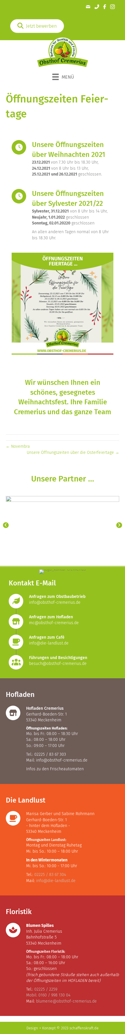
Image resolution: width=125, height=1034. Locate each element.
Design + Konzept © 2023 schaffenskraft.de (62, 1028)
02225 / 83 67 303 (50, 754)
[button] (6, 525)
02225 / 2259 (45, 989)
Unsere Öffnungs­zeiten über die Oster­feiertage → (73, 452)
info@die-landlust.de (49, 643)
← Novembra (18, 446)
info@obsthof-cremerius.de (55, 602)
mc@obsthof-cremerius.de (54, 622)
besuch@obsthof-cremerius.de (58, 663)
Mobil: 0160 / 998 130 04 (48, 995)
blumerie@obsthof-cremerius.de (66, 1001)
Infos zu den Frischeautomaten (55, 768)
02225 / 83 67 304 (50, 874)
